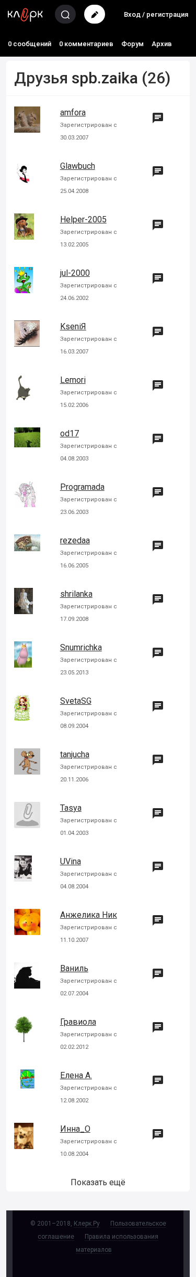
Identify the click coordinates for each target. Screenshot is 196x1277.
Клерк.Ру (87, 1223)
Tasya (71, 808)
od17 (69, 433)
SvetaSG (75, 701)
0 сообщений (29, 44)
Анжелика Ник (88, 915)
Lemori (73, 380)
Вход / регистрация (156, 14)
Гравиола (78, 1022)
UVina (70, 861)
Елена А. (76, 1075)
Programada (82, 487)
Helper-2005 (83, 219)
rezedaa (75, 540)
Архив (162, 44)
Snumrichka (81, 647)
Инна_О (75, 1129)
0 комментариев (86, 44)
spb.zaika (105, 78)
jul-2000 (75, 273)
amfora (73, 112)
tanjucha (74, 754)
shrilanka (76, 594)
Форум (132, 44)
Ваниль (74, 968)
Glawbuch (77, 166)
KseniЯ (73, 326)
